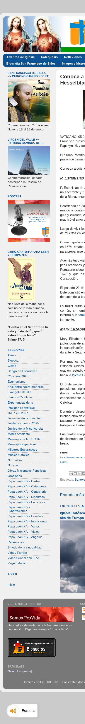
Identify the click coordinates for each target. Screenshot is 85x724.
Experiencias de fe (20, 402)
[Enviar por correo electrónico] (71, 473)
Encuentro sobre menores (26, 386)
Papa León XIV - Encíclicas (26, 502)
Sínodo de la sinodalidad (25, 547)
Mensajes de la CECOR (24, 439)
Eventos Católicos (20, 397)
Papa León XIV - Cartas (24, 481)
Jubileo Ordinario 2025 (23, 423)
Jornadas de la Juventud (25, 418)
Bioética (13, 360)
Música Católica (18, 455)
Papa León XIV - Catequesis (27, 486)
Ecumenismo (17, 381)
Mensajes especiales (22, 444)
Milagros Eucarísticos (22, 449)
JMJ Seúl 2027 (18, 413)
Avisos (12, 355)
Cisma (12, 365)
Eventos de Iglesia (21, 57)
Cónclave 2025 (18, 376)
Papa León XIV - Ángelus (25, 537)
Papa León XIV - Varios (24, 526)
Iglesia (76, 375)
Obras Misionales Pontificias (27, 470)
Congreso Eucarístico (22, 371)
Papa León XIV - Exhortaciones (19, 509)
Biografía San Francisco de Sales (31, 63)
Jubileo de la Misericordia (25, 428)
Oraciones (15, 476)
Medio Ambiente (19, 434)
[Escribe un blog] (75, 473)
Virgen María (17, 563)
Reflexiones (73, 57)
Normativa (15, 460)
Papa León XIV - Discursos (26, 497)
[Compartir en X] (79, 473)
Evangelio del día (19, 392)
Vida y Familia (17, 552)
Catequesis (49, 57)
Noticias (13, 465)
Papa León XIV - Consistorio (27, 491)
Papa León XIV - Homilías (25, 516)
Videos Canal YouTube (23, 558)
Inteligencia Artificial (21, 407)
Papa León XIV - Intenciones (27, 521)
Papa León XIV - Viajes (23, 531)
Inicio (11, 584)
